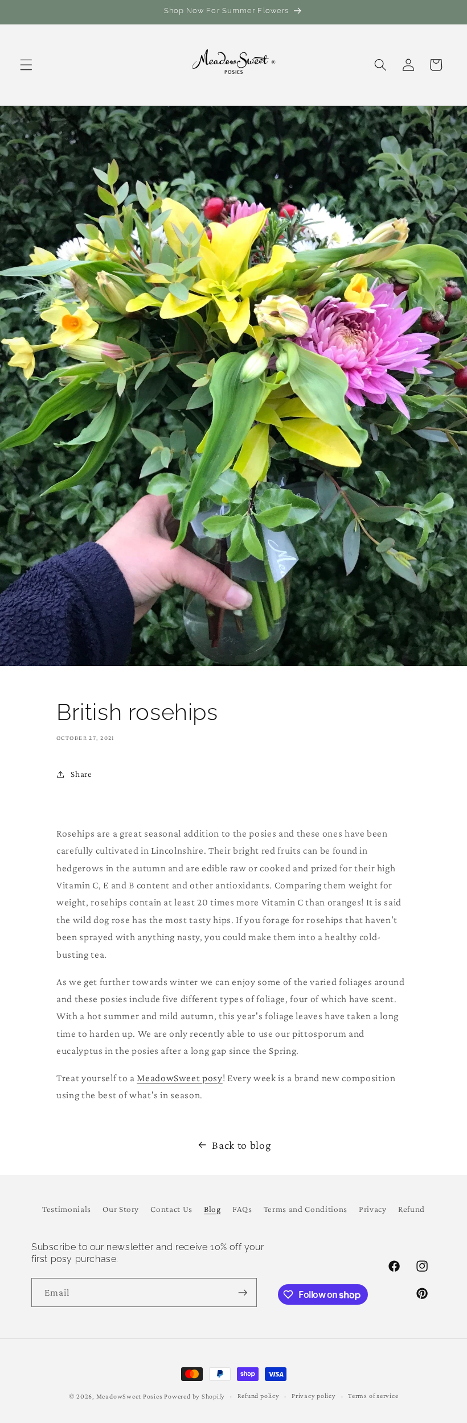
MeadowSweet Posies (129, 1396)
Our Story (121, 1209)
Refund (411, 1209)
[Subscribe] (242, 1293)
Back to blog (241, 1145)
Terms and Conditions (305, 1209)
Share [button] (81, 774)
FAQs (242, 1209)
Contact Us (171, 1209)
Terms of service (373, 1396)
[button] (26, 64)
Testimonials (66, 1209)
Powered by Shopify (194, 1396)
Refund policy (258, 1396)
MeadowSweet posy (180, 1077)
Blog (212, 1209)
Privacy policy (314, 1396)
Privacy (373, 1209)
